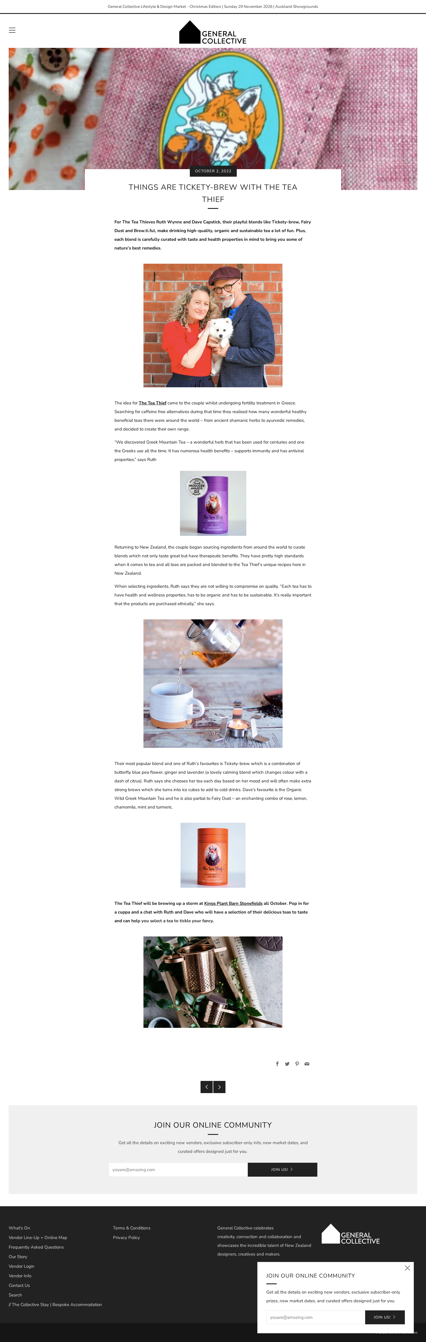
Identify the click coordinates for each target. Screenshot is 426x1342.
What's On (19, 1228)
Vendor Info (20, 1276)
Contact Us (19, 1285)
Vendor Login (21, 1266)
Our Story (18, 1257)
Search (15, 1295)
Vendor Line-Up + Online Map (38, 1237)
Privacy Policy (126, 1237)
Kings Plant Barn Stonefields (233, 903)
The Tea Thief (152, 403)
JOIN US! (279, 1169)
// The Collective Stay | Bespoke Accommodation (55, 1304)
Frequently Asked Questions (36, 1247)
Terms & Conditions (131, 1228)
